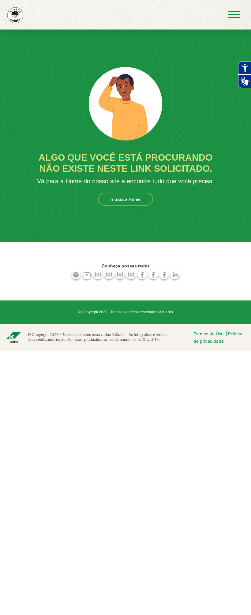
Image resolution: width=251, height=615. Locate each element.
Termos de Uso (208, 333)
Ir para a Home (125, 199)
